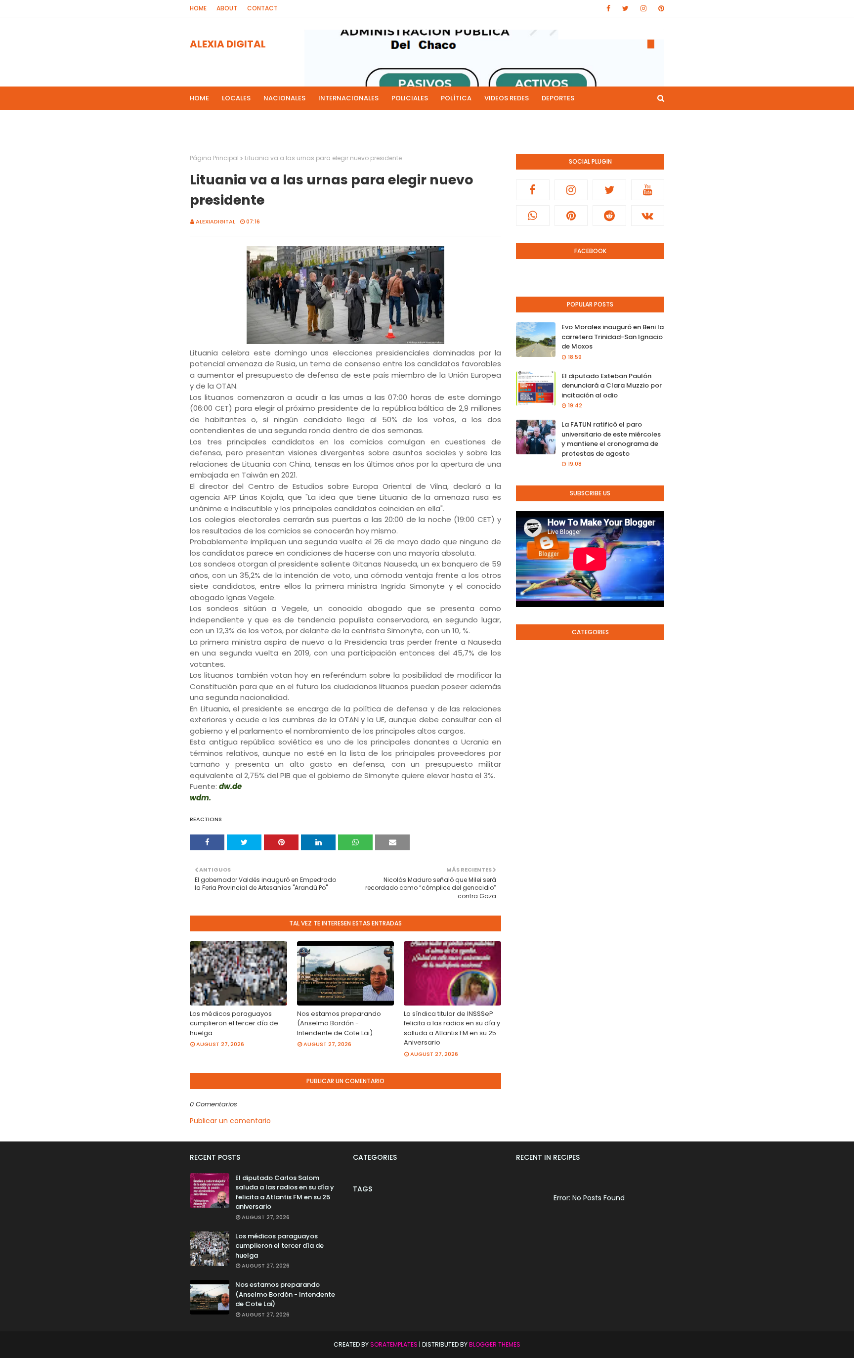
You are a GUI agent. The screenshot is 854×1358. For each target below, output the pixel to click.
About (226, 8)
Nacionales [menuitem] (284, 98)
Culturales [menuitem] (432, 122)
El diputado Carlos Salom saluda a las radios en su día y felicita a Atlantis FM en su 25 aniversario (284, 1192)
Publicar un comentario (230, 1121)
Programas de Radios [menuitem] (234, 122)
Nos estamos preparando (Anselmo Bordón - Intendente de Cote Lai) (339, 1023)
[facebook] (608, 8)
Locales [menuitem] (236, 98)
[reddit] (609, 215)
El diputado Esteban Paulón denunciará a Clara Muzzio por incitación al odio (611, 385)
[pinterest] (659, 8)
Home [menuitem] (199, 98)
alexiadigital (215, 221)
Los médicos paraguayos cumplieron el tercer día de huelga (234, 1023)
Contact (262, 8)
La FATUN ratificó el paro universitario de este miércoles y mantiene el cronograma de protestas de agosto (611, 439)
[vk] (648, 215)
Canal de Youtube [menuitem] (569, 122)
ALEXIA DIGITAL (228, 44)
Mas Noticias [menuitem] (310, 122)
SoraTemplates (394, 1344)
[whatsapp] (533, 215)
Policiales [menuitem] (409, 98)
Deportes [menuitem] (558, 98)
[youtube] (648, 189)
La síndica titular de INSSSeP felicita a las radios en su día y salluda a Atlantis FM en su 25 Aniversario (452, 1028)
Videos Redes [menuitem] (506, 98)
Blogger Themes (494, 1344)
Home (198, 8)
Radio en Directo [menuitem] (495, 122)
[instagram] (643, 8)
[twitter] (625, 8)
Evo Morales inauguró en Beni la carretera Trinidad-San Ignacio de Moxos (612, 336)
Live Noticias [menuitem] (375, 122)
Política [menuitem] (456, 98)
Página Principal (214, 158)
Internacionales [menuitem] (348, 98)
